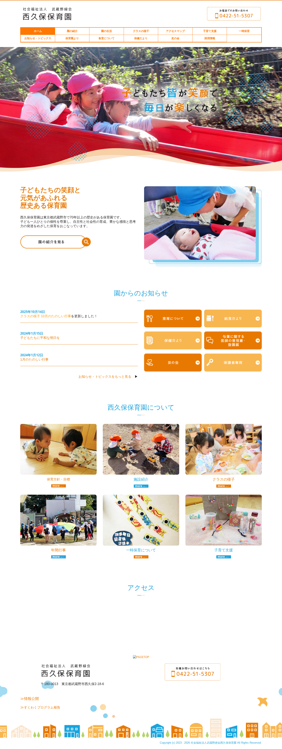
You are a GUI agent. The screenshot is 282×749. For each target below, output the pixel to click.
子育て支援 (210, 31)
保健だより (141, 38)
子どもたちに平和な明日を (40, 338)
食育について (106, 38)
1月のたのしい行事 (34, 359)
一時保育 (244, 31)
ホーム (38, 31)
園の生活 (106, 31)
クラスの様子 (141, 31)
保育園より (72, 38)
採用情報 (209, 38)
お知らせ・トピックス (37, 38)
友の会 (175, 38)
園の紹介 (72, 31)
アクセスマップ (175, 31)
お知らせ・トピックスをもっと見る (104, 376)
